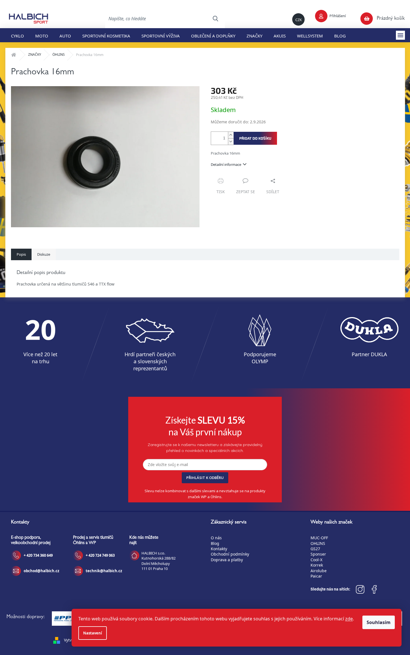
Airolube (319, 570)
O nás (216, 537)
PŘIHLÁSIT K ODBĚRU (205, 477)
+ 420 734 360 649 (38, 555)
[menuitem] (17, 35)
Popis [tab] (21, 254)
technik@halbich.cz (104, 570)
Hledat (215, 18)
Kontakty (219, 548)
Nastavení (92, 633)
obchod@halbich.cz (41, 570)
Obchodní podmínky (230, 554)
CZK (298, 19)
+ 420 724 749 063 (100, 555)
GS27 (315, 548)
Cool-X (316, 559)
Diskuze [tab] (43, 254)
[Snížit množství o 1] (231, 141)
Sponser (318, 554)
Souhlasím (379, 622)
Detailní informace (226, 164)
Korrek (317, 565)
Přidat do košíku (255, 138)
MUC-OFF (319, 537)
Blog (215, 543)
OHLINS (318, 543)
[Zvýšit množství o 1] (231, 135)
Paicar (316, 576)
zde (349, 619)
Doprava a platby (227, 559)
